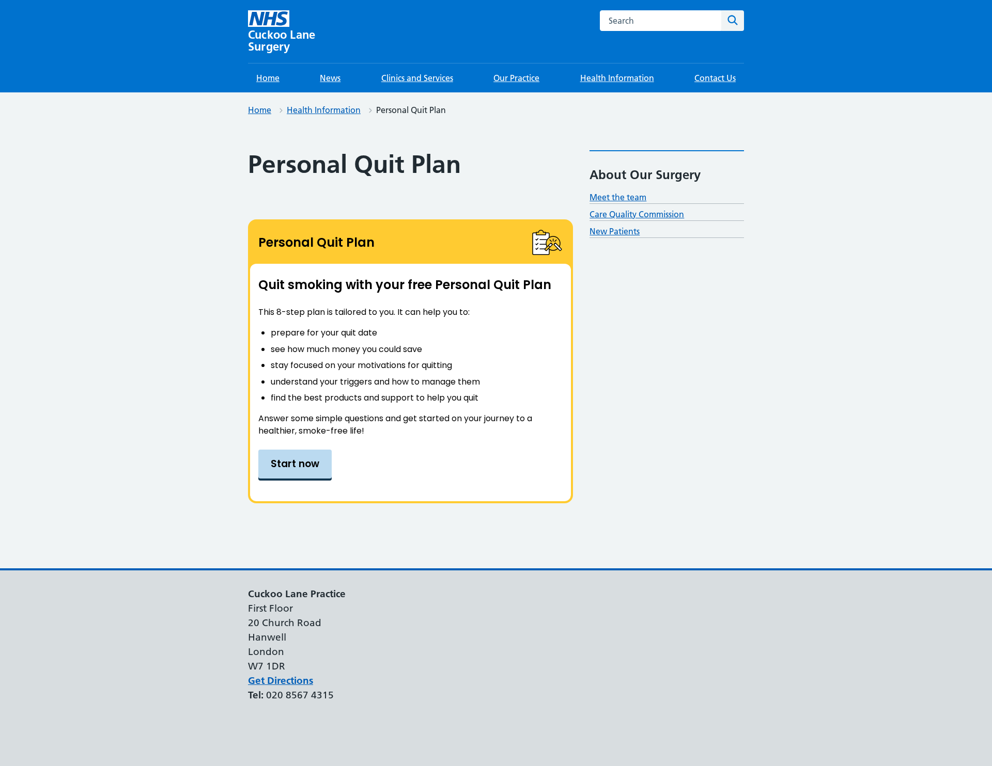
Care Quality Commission (637, 214)
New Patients (615, 231)
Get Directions (280, 681)
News (330, 78)
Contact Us (715, 78)
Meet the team (618, 197)
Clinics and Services (417, 78)
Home (268, 78)
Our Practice (516, 78)
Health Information (617, 78)
